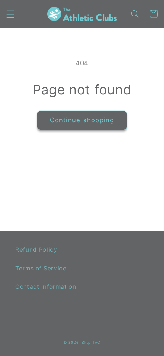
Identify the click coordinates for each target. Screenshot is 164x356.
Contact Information (45, 286)
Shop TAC (91, 342)
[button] (10, 14)
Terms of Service (41, 268)
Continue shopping (82, 120)
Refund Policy (36, 249)
